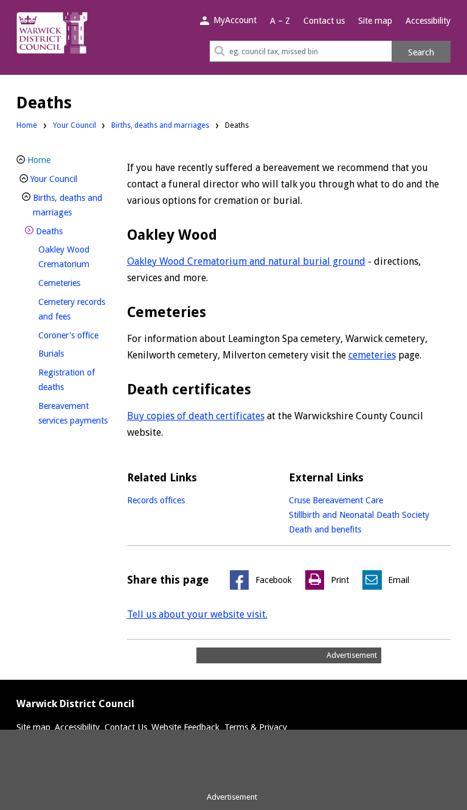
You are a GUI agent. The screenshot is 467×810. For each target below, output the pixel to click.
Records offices (156, 500)
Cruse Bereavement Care (336, 500)
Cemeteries (78, 283)
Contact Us (126, 727)
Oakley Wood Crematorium (78, 257)
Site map (375, 21)
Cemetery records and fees (74, 309)
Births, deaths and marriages (160, 125)
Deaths (69, 231)
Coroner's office (78, 335)
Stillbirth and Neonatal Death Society (359, 515)
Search (421, 52)
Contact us (324, 21)
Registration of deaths (71, 380)
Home (26, 125)
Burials (71, 353)
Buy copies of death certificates (196, 416)
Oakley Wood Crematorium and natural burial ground (246, 261)
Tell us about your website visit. (197, 614)
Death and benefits (325, 529)
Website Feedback (185, 727)
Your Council (74, 125)
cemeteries (372, 355)
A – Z (280, 21)
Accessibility (428, 21)
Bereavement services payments (78, 413)
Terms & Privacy (255, 727)
